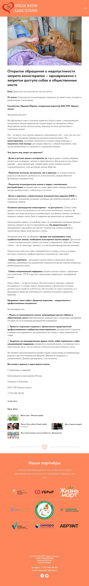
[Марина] (47, 577)
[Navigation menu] (85, 8)
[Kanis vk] (42, 577)
